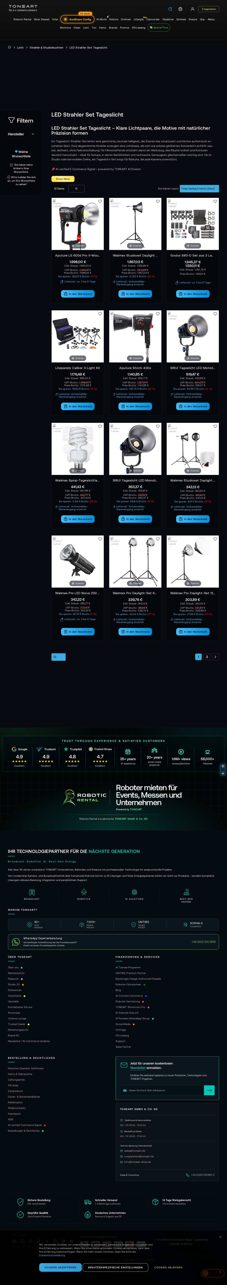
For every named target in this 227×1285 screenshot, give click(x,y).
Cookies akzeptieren (60, 1267)
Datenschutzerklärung (52, 1255)
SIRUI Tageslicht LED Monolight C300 (192, 368)
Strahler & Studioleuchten (46, 47)
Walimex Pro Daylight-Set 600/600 (135, 593)
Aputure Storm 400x (135, 368)
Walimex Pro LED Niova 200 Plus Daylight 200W (77, 593)
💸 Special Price (159, 27)
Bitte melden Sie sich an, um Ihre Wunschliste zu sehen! (21, 181)
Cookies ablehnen (168, 1267)
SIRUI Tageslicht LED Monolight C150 (135, 480)
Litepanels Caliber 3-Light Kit (77, 368)
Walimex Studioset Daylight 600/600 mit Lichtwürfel (192, 480)
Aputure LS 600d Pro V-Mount (77, 255)
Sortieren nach (168, 188)
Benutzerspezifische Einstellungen (115, 1267)
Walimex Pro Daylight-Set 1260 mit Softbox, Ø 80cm (192, 593)
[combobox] (171, 9)
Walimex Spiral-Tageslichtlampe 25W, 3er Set (77, 480)
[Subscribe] (209, 1090)
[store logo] (23, 8)
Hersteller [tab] (16, 134)
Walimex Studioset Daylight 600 (135, 255)
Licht (20, 47)
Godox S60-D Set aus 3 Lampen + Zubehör (192, 255)
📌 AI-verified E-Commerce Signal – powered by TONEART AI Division (96, 169)
